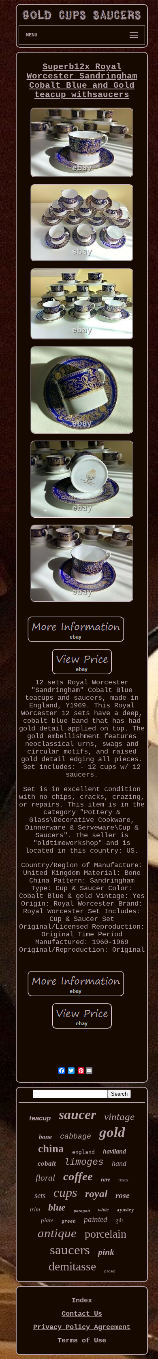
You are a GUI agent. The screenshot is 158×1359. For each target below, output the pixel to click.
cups (65, 1192)
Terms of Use (82, 1340)
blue (57, 1207)
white (103, 1210)
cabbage (75, 1136)
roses (123, 1180)
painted (95, 1219)
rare (105, 1180)
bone (45, 1136)
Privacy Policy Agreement (81, 1327)
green (69, 1221)
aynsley (125, 1210)
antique (57, 1233)
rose (122, 1195)
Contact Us (82, 1314)
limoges (84, 1162)
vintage (119, 1116)
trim (35, 1209)
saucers (70, 1250)
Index (82, 1300)
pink (106, 1252)
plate (47, 1220)
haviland (114, 1151)
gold (112, 1132)
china (51, 1149)
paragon (82, 1210)
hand (119, 1163)
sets (39, 1195)
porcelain (105, 1234)
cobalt (47, 1163)
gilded (109, 1271)
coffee (78, 1176)
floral (45, 1178)
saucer (77, 1114)
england (83, 1152)
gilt (119, 1220)
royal (96, 1194)
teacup (40, 1118)
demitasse (72, 1266)
